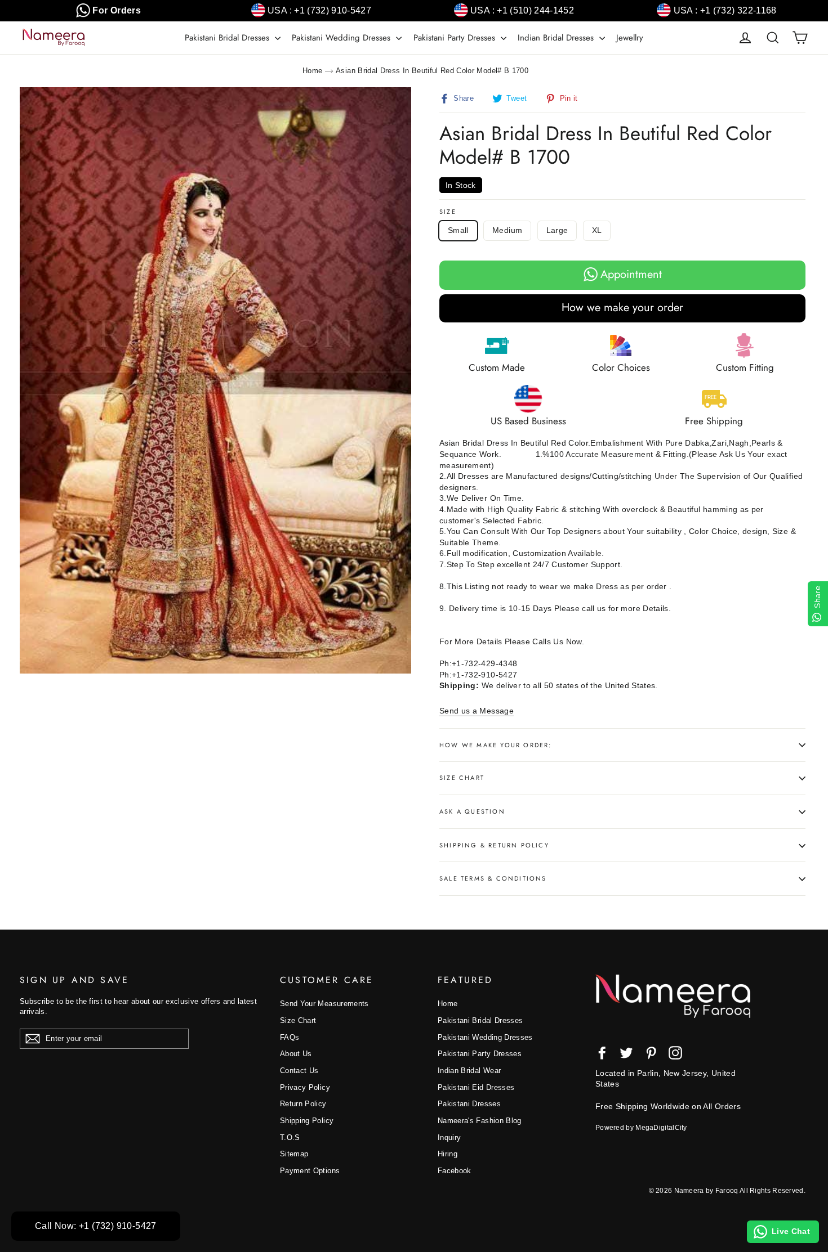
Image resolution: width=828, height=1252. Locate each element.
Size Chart (461, 777)
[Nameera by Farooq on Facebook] (602, 1053)
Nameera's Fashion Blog (480, 1120)
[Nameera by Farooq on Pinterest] (651, 1053)
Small (458, 230)
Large (557, 230)
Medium (507, 230)
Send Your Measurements (324, 1003)
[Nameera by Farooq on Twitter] (626, 1053)
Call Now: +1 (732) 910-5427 (96, 1226)
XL (597, 230)
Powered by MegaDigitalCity (641, 1128)
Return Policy (303, 1104)
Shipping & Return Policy (494, 845)
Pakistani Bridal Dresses (228, 38)
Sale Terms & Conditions (493, 878)
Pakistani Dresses (469, 1104)
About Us (296, 1053)
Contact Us (299, 1070)
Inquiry (449, 1137)
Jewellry (629, 38)
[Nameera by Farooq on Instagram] (675, 1053)
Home (312, 70)
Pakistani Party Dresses (455, 38)
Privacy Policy (305, 1087)
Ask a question (472, 811)
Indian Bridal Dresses (557, 38)
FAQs (289, 1037)
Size (447, 212)
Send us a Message (476, 710)
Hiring (447, 1154)
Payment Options (310, 1170)
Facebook (454, 1170)
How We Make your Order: (495, 745)
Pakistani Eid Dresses (476, 1087)
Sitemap (294, 1154)
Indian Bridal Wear (469, 1070)
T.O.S (290, 1137)
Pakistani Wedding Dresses (342, 38)
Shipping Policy (306, 1120)
